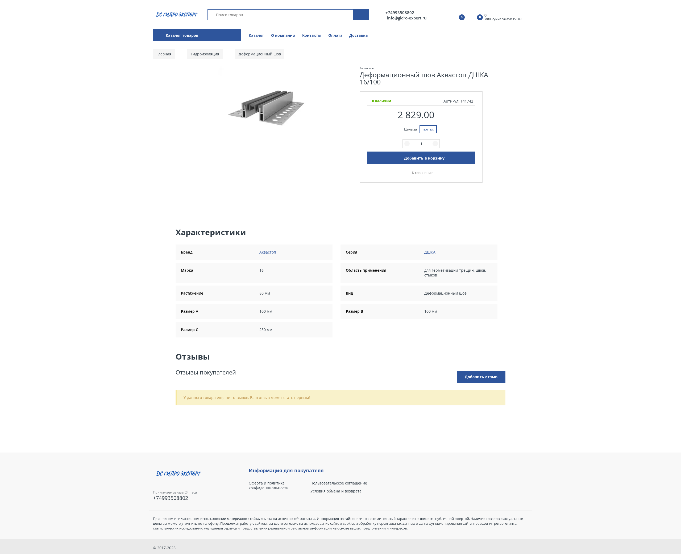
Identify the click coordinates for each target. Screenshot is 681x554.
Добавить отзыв (481, 376)
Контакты (311, 35)
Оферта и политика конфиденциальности (269, 485)
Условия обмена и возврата (336, 491)
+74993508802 (399, 12)
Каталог (256, 35)
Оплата (335, 35)
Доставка (358, 35)
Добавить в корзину (424, 158)
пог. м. (428, 129)
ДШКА (429, 252)
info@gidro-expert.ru (407, 18)
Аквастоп (267, 252)
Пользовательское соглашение (338, 483)
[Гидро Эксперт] (176, 14)
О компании (283, 35)
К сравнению (423, 172)
